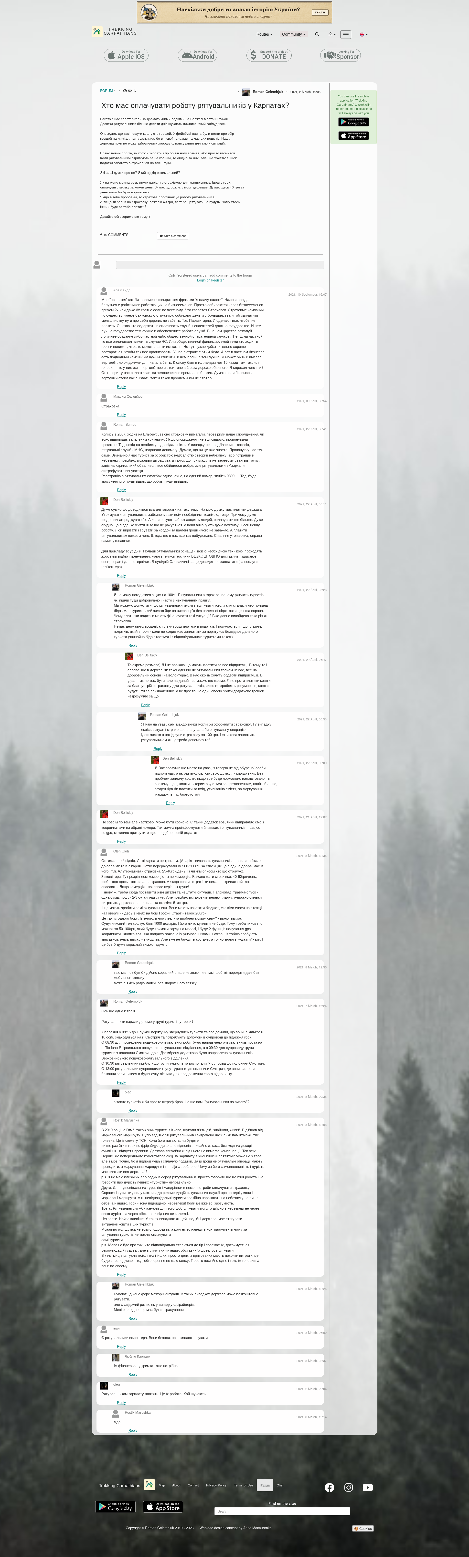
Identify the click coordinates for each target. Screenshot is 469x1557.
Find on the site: (282, 1503)
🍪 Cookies (363, 1528)
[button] (363, 34)
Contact (193, 1485)
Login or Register (210, 280)
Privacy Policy (216, 1485)
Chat (280, 1485)
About (176, 1485)
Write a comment (174, 236)
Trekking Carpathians (119, 1485)
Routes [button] (263, 34)
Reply (121, 386)
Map (162, 1485)
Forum (106, 90)
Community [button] (292, 34)
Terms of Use (243, 1485)
